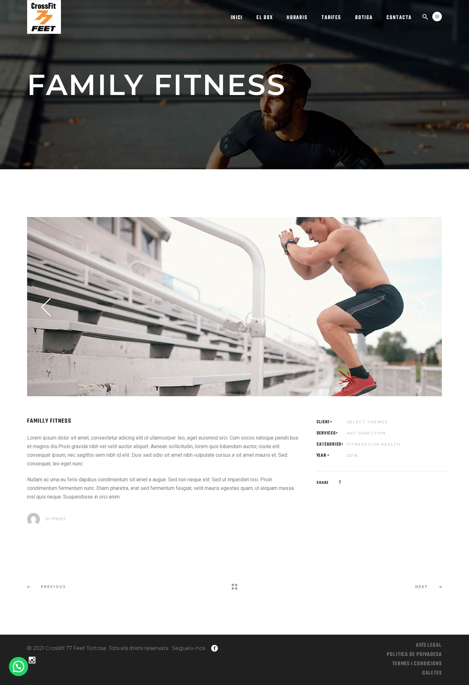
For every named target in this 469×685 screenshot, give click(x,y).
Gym (373, 444)
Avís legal (429, 645)
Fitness (357, 444)
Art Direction (366, 433)
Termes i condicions (417, 664)
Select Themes (367, 421)
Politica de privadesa (414, 655)
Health (390, 444)
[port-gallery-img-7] (234, 306)
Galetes (432, 673)
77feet (58, 518)
